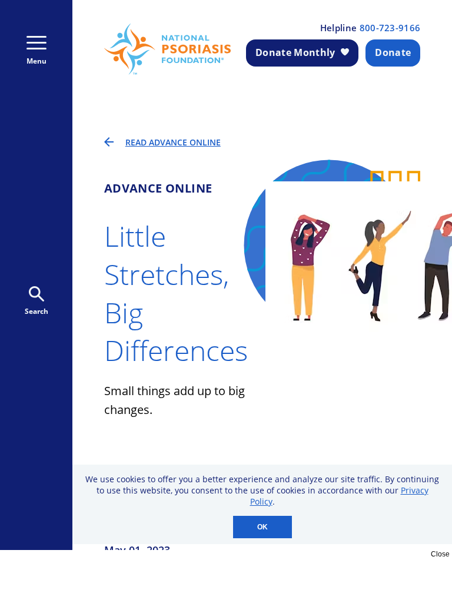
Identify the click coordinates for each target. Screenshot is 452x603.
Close (440, 554)
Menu (36, 61)
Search (36, 311)
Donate (393, 52)
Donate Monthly (295, 52)
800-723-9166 (390, 28)
